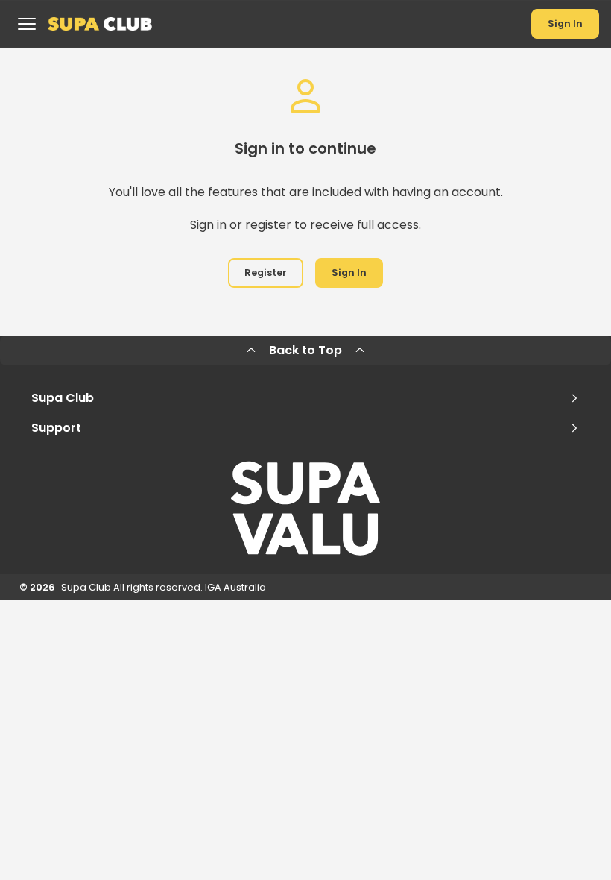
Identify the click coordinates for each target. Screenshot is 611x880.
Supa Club (62, 397)
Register (265, 272)
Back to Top (305, 350)
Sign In (565, 23)
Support (56, 427)
